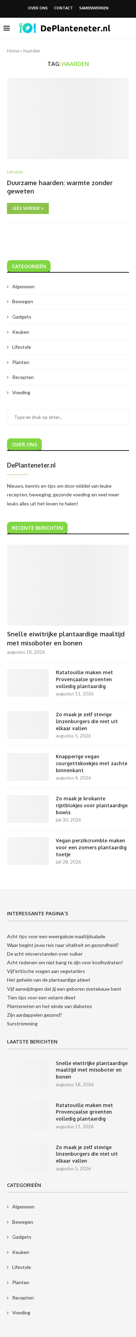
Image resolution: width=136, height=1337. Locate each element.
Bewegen (22, 301)
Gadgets (21, 317)
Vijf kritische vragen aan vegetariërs (46, 971)
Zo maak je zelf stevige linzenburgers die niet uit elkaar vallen (87, 721)
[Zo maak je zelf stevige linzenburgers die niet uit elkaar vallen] (28, 725)
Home (13, 50)
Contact (63, 8)
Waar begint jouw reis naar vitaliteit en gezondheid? (63, 945)
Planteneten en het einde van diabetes (49, 1006)
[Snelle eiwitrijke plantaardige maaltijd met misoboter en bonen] (68, 585)
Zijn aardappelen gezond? (34, 1015)
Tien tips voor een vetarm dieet (41, 997)
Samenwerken (93, 8)
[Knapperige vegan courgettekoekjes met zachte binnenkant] (28, 767)
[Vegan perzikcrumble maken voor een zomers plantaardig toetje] (28, 851)
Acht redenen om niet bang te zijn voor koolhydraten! (65, 962)
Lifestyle (21, 347)
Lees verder (25, 208)
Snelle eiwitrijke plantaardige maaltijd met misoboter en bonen (65, 638)
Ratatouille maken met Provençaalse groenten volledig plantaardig (84, 679)
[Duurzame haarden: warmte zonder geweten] (68, 118)
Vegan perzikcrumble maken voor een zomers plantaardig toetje (91, 847)
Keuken (20, 332)
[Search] (129, 28)
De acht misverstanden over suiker (45, 954)
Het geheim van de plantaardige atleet (48, 980)
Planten (20, 362)
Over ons (38, 8)
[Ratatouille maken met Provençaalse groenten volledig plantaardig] (28, 683)
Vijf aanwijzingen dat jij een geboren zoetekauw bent (64, 989)
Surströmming (22, 1023)
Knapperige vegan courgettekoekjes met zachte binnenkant (91, 763)
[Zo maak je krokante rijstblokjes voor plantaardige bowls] (28, 809)
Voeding (21, 392)
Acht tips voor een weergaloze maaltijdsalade (56, 936)
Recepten (23, 377)
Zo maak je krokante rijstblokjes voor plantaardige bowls (92, 805)
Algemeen (23, 286)
